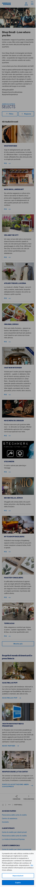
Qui (31, 865)
